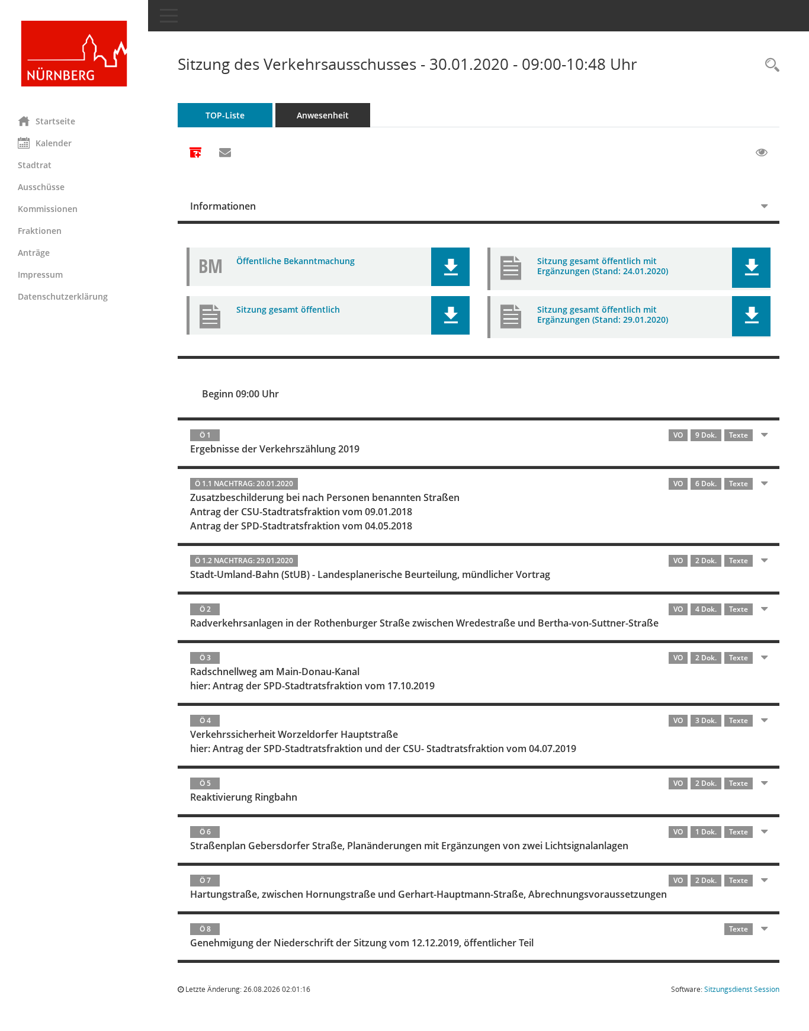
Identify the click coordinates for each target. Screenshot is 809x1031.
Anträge (34, 252)
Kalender (54, 143)
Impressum (40, 274)
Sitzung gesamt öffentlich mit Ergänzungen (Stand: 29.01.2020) (602, 314)
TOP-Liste (225, 115)
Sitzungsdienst (741, 989)
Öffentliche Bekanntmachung (295, 260)
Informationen (223, 206)
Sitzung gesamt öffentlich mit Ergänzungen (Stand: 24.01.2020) (602, 266)
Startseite (55, 121)
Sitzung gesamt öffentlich (288, 309)
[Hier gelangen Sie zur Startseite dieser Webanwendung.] (74, 53)
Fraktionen (40, 230)
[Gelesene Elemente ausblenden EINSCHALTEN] (761, 152)
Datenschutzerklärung (63, 296)
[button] (450, 267)
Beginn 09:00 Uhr (240, 393)
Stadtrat (35, 165)
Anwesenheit (323, 115)
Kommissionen (48, 208)
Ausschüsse (41, 186)
